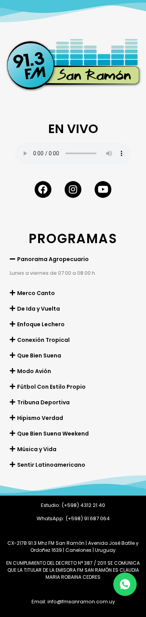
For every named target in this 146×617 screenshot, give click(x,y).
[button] (73, 259)
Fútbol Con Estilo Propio (51, 387)
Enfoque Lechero (41, 324)
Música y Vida (36, 449)
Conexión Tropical (43, 340)
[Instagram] (73, 189)
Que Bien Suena (39, 355)
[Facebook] (43, 189)
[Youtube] (103, 189)
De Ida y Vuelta (38, 309)
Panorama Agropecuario (53, 259)
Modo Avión (34, 371)
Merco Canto (36, 293)
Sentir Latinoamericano (51, 465)
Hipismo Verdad (40, 418)
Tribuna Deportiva (43, 402)
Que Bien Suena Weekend (53, 433)
